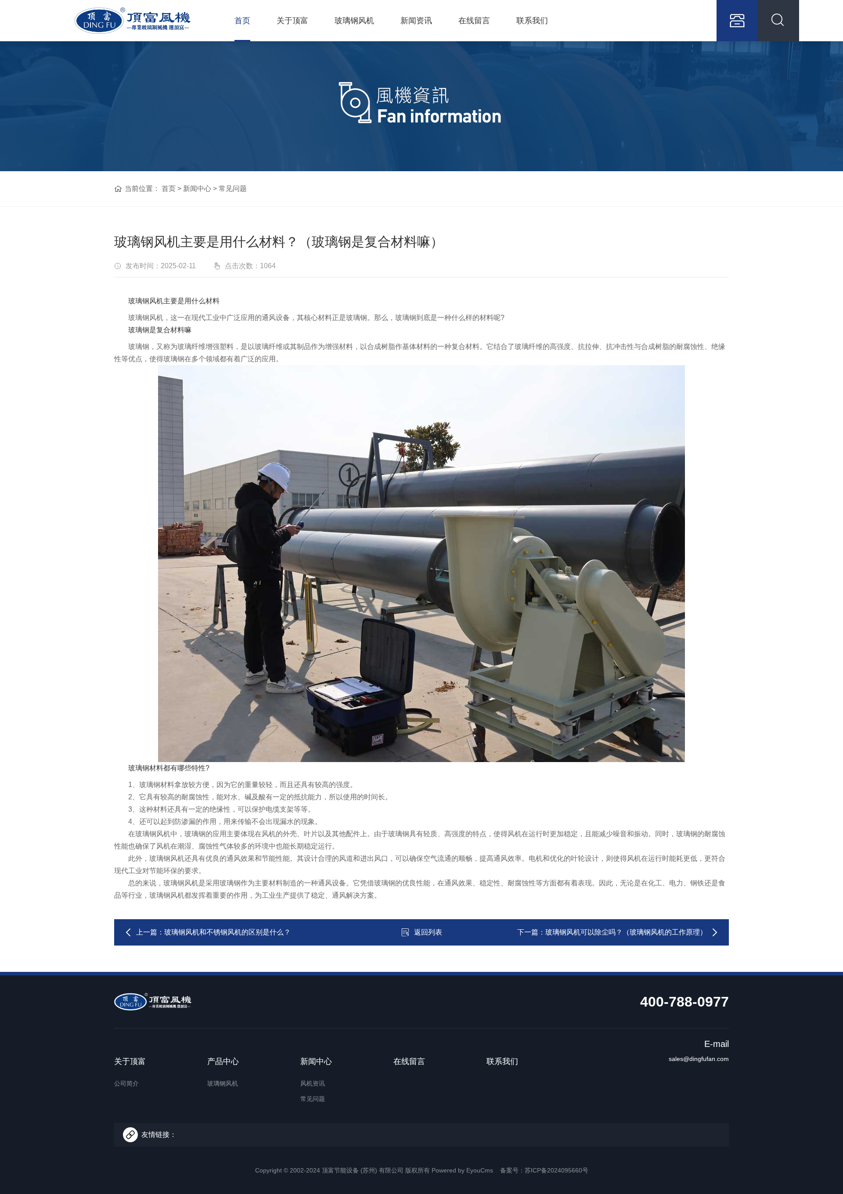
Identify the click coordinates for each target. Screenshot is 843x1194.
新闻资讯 (416, 20)
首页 (242, 20)
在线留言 (474, 20)
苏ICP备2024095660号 (556, 1170)
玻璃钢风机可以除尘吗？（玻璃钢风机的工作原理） (626, 932)
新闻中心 (197, 188)
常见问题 (233, 188)
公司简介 (126, 1083)
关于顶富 (292, 20)
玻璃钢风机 (354, 20)
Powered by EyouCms (461, 1170)
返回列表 (428, 932)
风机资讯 (312, 1083)
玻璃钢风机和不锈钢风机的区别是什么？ (227, 932)
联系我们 (532, 20)
